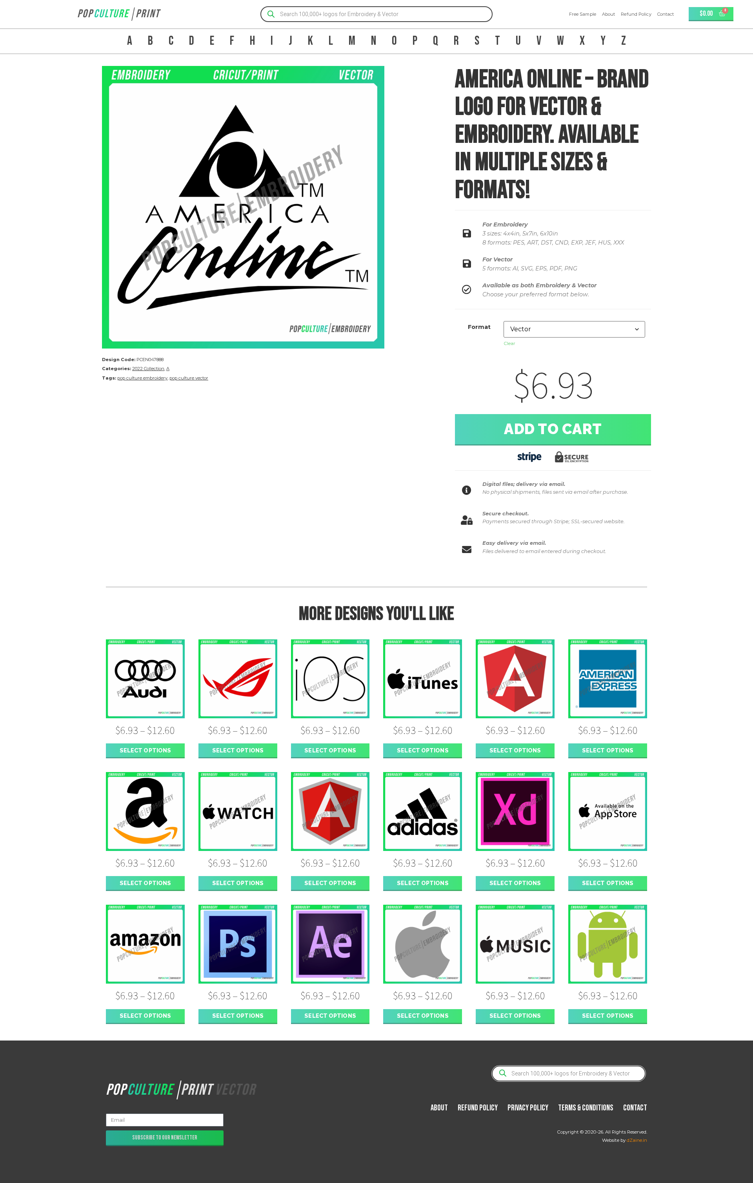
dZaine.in (637, 1140)
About (608, 14)
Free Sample (582, 14)
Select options (145, 750)
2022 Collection (148, 368)
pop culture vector (188, 378)
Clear (509, 343)
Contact (665, 14)
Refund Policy (636, 14)
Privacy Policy (527, 1108)
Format (479, 327)
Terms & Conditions (585, 1108)
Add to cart (553, 429)
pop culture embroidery (142, 378)
